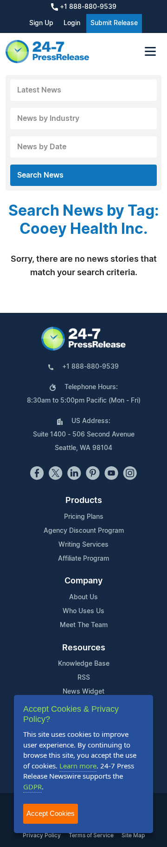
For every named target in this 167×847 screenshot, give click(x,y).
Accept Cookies (50, 813)
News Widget (83, 691)
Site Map (133, 835)
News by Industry (48, 118)
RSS (83, 678)
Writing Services (83, 545)
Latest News (39, 90)
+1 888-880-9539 (87, 7)
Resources (83, 648)
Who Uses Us (83, 611)
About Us (83, 597)
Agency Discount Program (84, 531)
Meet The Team (84, 625)
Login (72, 23)
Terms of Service (91, 835)
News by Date (41, 147)
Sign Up (41, 23)
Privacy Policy (42, 835)
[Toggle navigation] (150, 51)
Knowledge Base (83, 664)
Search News (40, 175)
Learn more (77, 765)
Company (83, 581)
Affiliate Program (83, 559)
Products (83, 500)
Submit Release (114, 23)
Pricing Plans (83, 517)
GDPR (32, 786)
